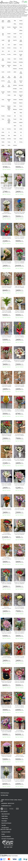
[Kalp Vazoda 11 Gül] (19, 278)
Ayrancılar (9, 27)
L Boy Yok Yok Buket (19, 681)
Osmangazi (9, 116)
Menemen (3, 106)
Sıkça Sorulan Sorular (6, 814)
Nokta (15, 112)
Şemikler (20, 129)
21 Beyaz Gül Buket (19, 311)
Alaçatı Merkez (3, 21)
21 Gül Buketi (6, 557)
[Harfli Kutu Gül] (19, 747)
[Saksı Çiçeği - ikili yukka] (6, 180)
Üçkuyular (3, 135)
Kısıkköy (9, 95)
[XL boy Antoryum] (19, 328)
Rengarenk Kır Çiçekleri (19, 360)
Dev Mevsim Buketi (6, 162)
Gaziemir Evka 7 (20, 55)
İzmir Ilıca (3, 80)
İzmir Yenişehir (2, 86)
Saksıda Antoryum (6, 236)
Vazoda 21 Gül (6, 360)
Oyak (15, 116)
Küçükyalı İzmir (8, 100)
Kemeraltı (20, 91)
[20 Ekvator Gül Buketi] (19, 229)
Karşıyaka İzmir (3, 92)
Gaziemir (14, 54)
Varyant (15, 138)
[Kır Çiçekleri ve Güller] (19, 648)
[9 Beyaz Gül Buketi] (6, 451)
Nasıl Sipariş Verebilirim (6, 832)
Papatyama (6, 212)
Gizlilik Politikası (5, 816)
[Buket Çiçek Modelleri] (6, 476)
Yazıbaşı (9, 142)
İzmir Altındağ (21, 72)
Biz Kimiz (3, 834)
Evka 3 (9, 51)
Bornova (21, 33)
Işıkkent (15, 72)
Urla (21, 135)
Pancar (3, 119)
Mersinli (21, 106)
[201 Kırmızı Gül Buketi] (19, 254)
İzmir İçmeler (21, 77)
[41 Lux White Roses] (19, 599)
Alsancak (20, 20)
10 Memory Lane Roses (19, 187)
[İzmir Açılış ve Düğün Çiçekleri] (6, 402)
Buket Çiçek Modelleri (6, 483)
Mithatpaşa (15, 109)
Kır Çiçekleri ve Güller (19, 656)
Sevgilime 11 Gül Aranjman (7, 582)
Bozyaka (15, 37)
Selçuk (15, 129)
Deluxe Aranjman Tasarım (7, 705)
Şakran (15, 125)
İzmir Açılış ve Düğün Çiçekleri (8, 409)
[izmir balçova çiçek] (19, 500)
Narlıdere (20, 109)
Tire (9, 132)
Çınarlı (9, 44)
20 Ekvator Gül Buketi (19, 236)
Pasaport (14, 119)
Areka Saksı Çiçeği (6, 311)
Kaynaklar (9, 91)
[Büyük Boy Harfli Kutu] (6, 673)
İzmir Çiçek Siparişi (5, 827)
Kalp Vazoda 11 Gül (19, 286)
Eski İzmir (9, 47)
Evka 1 (21, 47)
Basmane (8, 33)
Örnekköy (2, 116)
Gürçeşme (15, 62)
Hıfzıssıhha (21, 68)
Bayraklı (15, 33)
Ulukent (15, 135)
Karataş (21, 88)
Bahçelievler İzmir (15, 27)
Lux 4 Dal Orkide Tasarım (7, 335)
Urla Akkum (3, 138)
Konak (15, 95)
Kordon (3, 99)
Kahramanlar (21, 85)
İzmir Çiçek (4, 825)
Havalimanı (15, 68)
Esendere (20, 44)
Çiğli (3, 44)
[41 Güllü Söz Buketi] (19, 698)
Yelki (15, 142)
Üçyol (9, 135)
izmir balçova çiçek (19, 508)
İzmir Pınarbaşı (8, 81)
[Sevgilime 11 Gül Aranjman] (6, 574)
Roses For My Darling (19, 582)
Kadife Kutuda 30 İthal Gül (7, 755)
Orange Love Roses (6, 508)
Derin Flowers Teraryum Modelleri (8, 838)
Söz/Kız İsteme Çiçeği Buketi (7, 730)
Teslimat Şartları (5, 818)
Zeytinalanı (15, 145)
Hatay (21, 65)
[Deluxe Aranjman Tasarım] (6, 698)
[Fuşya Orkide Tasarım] (19, 624)
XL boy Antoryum (19, 335)
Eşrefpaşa (15, 47)
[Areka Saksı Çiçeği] (6, 303)
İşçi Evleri (8, 72)
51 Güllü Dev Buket (19, 409)
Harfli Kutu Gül (19, 755)
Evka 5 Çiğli (21, 51)
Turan (21, 132)
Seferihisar (9, 129)
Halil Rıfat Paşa (9, 66)
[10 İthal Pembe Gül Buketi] (6, 254)
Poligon (21, 119)
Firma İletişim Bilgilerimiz (6, 836)
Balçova (21, 27)
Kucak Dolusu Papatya (19, 162)
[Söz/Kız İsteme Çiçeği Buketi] (6, 722)
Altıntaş (15, 23)
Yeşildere (2, 145)
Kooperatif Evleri (21, 95)
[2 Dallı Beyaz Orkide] (6, 377)
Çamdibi (3, 40)
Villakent (20, 138)
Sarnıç (21, 125)
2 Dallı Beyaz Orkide (6, 385)
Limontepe (15, 99)
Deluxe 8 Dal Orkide (6, 779)
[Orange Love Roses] (6, 500)
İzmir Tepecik (15, 81)
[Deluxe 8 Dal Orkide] (6, 772)
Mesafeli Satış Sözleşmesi (6, 823)
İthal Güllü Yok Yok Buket (6, 631)
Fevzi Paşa (3, 54)
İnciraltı (3, 72)
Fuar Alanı (9, 54)
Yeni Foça (20, 142)
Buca (21, 37)
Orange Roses (6, 656)
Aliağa (15, 20)
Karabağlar (15, 88)
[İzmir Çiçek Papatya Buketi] (19, 451)
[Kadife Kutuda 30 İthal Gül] (6, 747)
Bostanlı (9, 37)
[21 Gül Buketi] (6, 550)
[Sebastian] (6, 599)
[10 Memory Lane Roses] (19, 180)
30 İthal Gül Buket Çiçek (19, 483)
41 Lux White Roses (19, 607)
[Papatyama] (6, 204)
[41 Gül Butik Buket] (19, 426)
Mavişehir (14, 102)
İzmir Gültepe (15, 77)
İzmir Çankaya (3, 77)
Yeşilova (9, 145)
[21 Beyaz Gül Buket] (19, 303)
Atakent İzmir (3, 27)
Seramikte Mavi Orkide (19, 212)
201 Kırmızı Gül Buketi (19, 261)
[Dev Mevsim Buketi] (6, 155)
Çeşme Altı (15, 40)
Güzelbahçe (21, 62)
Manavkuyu (21, 99)
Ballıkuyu (20, 30)
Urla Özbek (9, 138)
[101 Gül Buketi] (19, 722)
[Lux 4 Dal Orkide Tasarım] (6, 328)
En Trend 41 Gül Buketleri (19, 779)
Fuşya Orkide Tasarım (19, 631)
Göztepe (9, 59)
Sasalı (3, 129)
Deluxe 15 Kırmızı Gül (6, 434)
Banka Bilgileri (4, 820)
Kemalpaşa (15, 91)
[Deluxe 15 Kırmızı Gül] (6, 426)
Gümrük (15, 59)
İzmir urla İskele (20, 81)
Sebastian (6, 607)
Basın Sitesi (3, 34)
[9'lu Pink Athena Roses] (19, 525)
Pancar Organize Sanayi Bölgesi (8, 120)
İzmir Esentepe (8, 77)
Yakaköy (3, 142)
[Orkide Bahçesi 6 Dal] (6, 278)
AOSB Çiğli (21, 23)
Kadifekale (15, 85)
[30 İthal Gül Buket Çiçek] (19, 476)
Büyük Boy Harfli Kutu (6, 681)
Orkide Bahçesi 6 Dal (6, 286)
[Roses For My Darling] (19, 574)
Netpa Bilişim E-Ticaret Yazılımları (12, 855)
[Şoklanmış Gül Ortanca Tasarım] (19, 550)
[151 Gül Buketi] (6, 525)
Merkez (15, 106)
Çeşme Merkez (21, 41)
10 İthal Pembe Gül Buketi (7, 261)
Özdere (21, 116)
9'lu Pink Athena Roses (19, 533)
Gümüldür (20, 59)
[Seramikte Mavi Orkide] (19, 204)
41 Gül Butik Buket (19, 434)
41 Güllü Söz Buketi (19, 705)
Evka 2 (3, 51)
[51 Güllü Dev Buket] (19, 402)
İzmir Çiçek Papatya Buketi (20, 459)
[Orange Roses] (6, 648)
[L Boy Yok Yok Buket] (19, 673)
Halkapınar (15, 65)
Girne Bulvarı (3, 59)
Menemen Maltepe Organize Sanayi (9, 107)
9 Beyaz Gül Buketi (6, 459)
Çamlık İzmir (9, 41)
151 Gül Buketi (6, 533)
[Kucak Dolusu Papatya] (19, 155)
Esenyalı (3, 47)
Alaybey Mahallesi (9, 21)
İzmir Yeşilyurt (9, 86)
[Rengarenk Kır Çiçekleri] (19, 352)
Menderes (21, 102)
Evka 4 (15, 51)
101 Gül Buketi (19, 730)
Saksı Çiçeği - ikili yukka (6, 187)
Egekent (15, 44)
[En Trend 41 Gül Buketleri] (19, 772)
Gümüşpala (9, 62)
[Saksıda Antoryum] (6, 229)
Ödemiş (21, 112)
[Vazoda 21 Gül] (6, 352)
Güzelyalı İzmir (2, 66)
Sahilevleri (21, 122)
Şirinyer (3, 132)
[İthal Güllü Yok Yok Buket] (6, 624)
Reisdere (14, 122)
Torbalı (15, 132)
